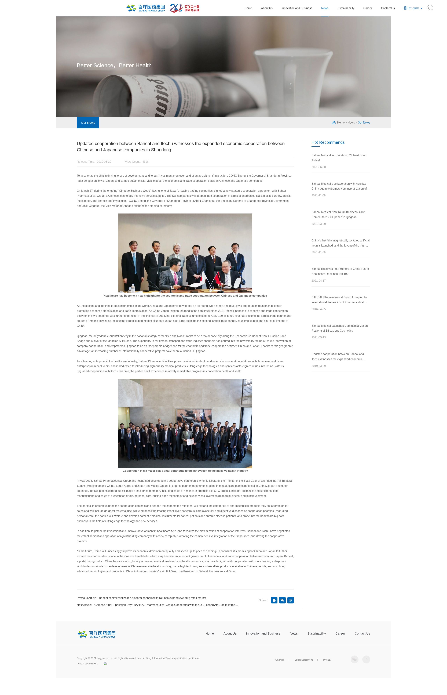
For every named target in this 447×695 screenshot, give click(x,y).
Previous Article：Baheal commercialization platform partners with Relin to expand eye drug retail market (141, 597)
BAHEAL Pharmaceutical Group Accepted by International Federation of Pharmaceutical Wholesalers (339, 302)
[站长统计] (105, 663)
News (324, 8)
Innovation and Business (297, 8)
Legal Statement (304, 659)
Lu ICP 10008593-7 (87, 663)
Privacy (327, 659)
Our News (88, 122)
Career (367, 8)
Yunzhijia (279, 659)
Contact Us (388, 8)
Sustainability (346, 8)
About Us (267, 8)
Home (248, 8)
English (414, 8)
